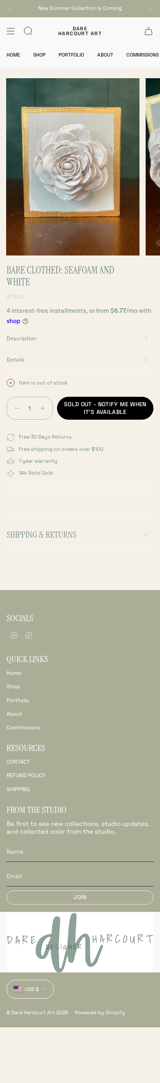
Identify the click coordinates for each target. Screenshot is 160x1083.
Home (14, 672)
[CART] (148, 31)
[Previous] (10, 8)
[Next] (149, 8)
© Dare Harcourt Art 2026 (38, 1012)
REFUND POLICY (26, 775)
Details (16, 359)
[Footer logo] (80, 942)
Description (22, 338)
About (14, 713)
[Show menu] (10, 31)
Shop (13, 686)
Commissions (23, 727)
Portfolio (18, 700)
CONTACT (18, 761)
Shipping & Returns (41, 534)
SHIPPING (18, 789)
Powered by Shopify (100, 1012)
